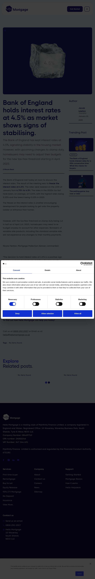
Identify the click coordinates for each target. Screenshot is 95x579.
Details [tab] (47, 270)
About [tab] (78, 270)
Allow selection (47, 313)
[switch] (36, 304)
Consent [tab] (16, 270)
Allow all (77, 313)
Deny (17, 313)
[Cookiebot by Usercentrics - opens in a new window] (82, 263)
